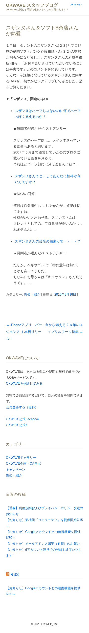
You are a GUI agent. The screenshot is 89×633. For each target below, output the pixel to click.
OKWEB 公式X (17, 425)
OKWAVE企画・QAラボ (23, 463)
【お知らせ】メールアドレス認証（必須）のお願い (43, 544)
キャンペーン (15, 469)
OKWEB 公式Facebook (23, 419)
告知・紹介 (32, 294)
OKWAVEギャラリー (21, 457)
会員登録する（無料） (22, 407)
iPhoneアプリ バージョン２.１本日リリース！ (24, 332)
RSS (14, 574)
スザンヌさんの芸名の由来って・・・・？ (48, 241)
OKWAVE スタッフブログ (32, 5)
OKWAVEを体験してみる (24, 383)
